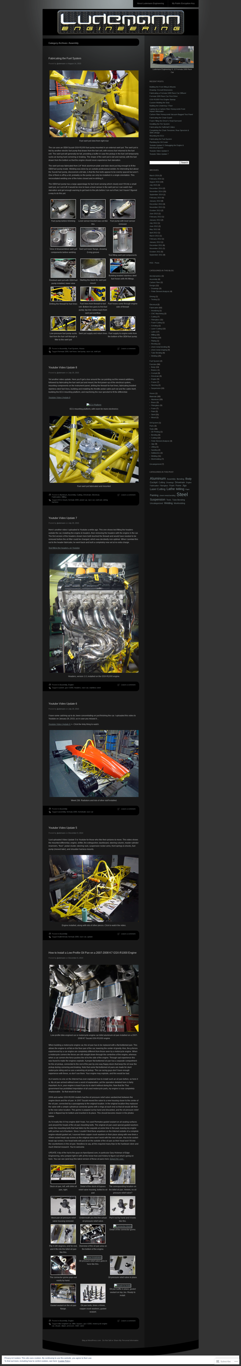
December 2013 (156, 204)
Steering (154, 385)
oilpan (63, 1326)
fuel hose (73, 351)
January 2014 (155, 201)
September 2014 (156, 195)
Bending (154, 435)
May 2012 (153, 229)
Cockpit (154, 373)
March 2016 (154, 175)
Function (153, 364)
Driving (152, 296)
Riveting (154, 344)
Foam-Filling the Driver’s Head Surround (165, 121)
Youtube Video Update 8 (63, 367)
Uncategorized (155, 464)
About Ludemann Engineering (150, 3)
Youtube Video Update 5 (63, 827)
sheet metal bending (159, 347)
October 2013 (155, 210)
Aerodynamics (155, 276)
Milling (64, 497)
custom (61, 688)
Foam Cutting (156, 323)
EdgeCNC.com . (117, 1159)
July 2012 (153, 223)
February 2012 (155, 239)
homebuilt (82, 812)
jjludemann (61, 64)
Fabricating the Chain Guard (161, 118)
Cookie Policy (64, 1361)
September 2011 (156, 255)
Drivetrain (87, 495)
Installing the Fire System (160, 124)
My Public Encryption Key (183, 3)
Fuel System (73, 349)
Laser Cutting (156, 329)
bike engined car (64, 1324)
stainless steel (95, 688)
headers (77, 688)
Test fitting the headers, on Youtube (64, 548)
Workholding (156, 459)
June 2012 (154, 226)
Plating (153, 341)
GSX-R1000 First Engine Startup (162, 99)
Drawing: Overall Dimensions (161, 90)
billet (74, 1324)
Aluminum (63, 495)
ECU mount (62, 500)
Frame (153, 382)
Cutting (79, 495)
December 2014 (156, 188)
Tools (152, 429)
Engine (71, 685)
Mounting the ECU (157, 136)
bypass (79, 1324)
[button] (63, 211)
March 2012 (154, 236)
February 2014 (155, 198)
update (90, 937)
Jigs (152, 444)
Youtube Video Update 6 (63, 703)
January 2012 (155, 242)
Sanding (154, 450)
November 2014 (156, 191)
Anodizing (155, 311)
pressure (70, 1326)
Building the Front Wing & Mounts (163, 87)
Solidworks (155, 453)
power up (83, 500)
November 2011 (156, 248)
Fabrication (56, 497)
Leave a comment (128, 349)
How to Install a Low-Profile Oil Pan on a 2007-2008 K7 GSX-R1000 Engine (93, 952)
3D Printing (155, 432)
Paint (153, 411)
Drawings (155, 288)
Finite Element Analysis (160, 291)
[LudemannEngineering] (121, 22)
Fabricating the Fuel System (65, 58)
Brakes (154, 370)
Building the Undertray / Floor (161, 106)
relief (77, 1326)
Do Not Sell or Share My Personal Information (120, 1340)
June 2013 (154, 214)
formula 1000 (63, 351)
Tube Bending (156, 353)
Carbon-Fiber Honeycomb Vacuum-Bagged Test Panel (171, 114)
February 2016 (155, 179)
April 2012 (153, 233)
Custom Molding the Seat (159, 103)
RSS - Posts (154, 263)
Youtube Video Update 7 (63, 518)
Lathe (153, 332)
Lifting (153, 447)
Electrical (95, 495)
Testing (154, 299)
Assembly (63, 349)
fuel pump (81, 351)
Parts (152, 426)
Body (153, 367)
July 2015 (153, 185)
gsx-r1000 (69, 688)
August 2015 (155, 182)
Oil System (154, 423)
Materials (153, 396)
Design (152, 285)
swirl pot (97, 351)
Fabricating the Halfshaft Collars (162, 127)
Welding (154, 356)
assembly (62, 812)
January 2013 (155, 220)
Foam (153, 408)
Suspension (156, 388)
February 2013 (155, 217)
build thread (62, 937)
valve (82, 1326)
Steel (153, 414)
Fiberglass (155, 320)
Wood (153, 417)
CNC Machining (157, 314)
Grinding (154, 326)
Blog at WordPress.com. (91, 1340)
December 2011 (156, 245)
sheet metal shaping (159, 350)
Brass (153, 402)
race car (89, 351)
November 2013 (156, 207)
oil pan (57, 1326)
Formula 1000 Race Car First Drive (164, 96)
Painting (154, 338)
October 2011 (155, 252)
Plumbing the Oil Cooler (159, 142)
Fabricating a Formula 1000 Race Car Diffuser (168, 93)
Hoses (81, 349)
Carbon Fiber (155, 282)
